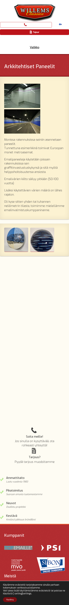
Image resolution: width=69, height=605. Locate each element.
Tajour (36, 32)
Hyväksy (10, 599)
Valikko (34, 47)
